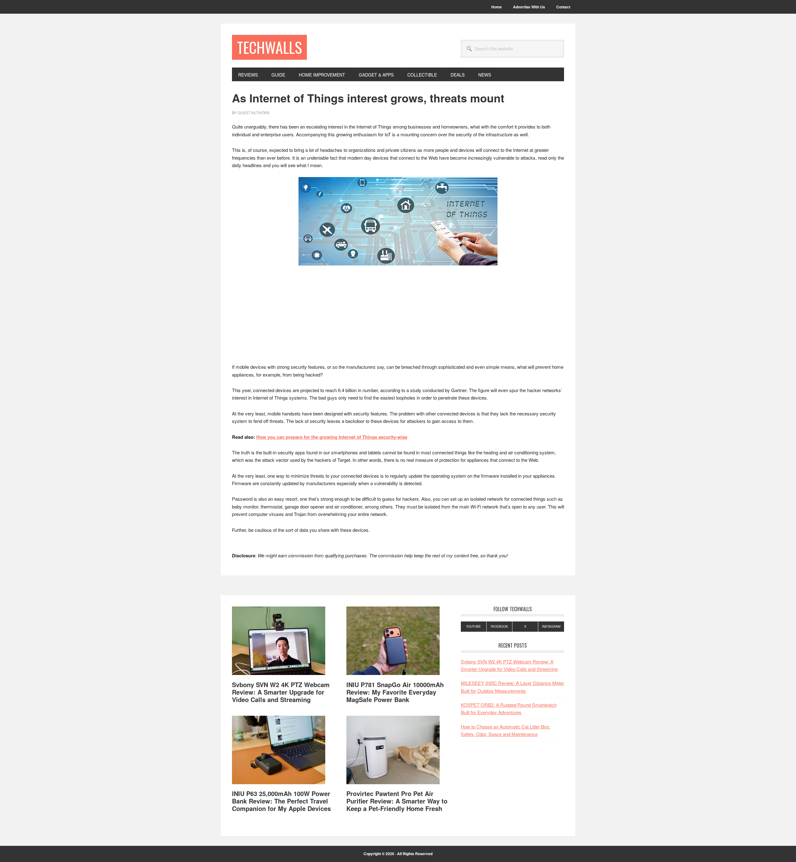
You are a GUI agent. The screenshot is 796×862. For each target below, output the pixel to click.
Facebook (499, 626)
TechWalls (269, 47)
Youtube (473, 626)
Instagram (551, 626)
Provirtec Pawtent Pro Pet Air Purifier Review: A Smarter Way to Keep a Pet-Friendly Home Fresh (396, 801)
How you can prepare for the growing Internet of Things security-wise (331, 436)
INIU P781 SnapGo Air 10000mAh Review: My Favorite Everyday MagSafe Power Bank (395, 692)
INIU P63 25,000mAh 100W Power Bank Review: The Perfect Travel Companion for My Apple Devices (281, 801)
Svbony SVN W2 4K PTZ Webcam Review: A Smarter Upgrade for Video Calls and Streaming (281, 692)
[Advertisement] (398, 317)
